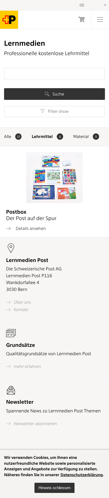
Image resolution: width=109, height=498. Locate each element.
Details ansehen (30, 228)
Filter (57, 111)
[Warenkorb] (81, 20)
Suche (57, 94)
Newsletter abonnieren (35, 423)
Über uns (22, 302)
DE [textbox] (82, 5)
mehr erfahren (27, 366)
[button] (54, 488)
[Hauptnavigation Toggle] (100, 20)
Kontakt (20, 309)
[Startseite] (9, 20)
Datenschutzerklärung (82, 474)
